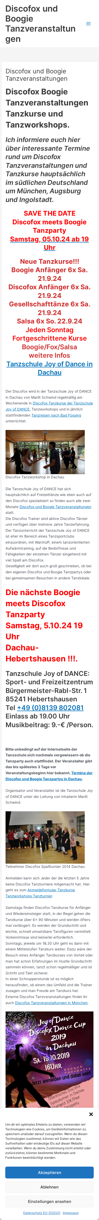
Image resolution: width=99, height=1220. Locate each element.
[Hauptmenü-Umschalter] (88, 23)
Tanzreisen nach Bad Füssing (56, 415)
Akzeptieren (49, 1172)
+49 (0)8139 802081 (50, 708)
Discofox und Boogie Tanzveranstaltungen (40, 23)
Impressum (71, 1213)
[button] (91, 1114)
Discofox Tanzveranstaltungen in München (51, 1003)
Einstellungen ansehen (49, 1201)
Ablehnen (49, 1186)
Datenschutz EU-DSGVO (41, 1213)
